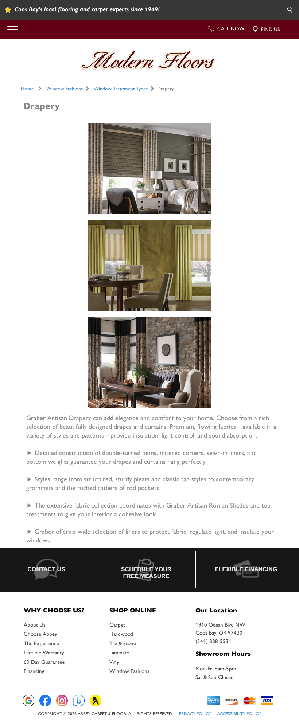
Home (27, 88)
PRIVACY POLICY (195, 713)
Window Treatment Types (121, 88)
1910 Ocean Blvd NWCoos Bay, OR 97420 (220, 629)
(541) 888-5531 (213, 641)
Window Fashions (64, 88)
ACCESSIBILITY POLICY (239, 713)
